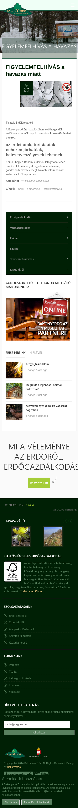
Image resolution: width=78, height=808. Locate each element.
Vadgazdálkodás (20, 227)
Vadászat (14, 691)
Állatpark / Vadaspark (22, 629)
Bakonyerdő (14, 767)
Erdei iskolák (17, 622)
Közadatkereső (18, 642)
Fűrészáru (15, 685)
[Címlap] (17, 10)
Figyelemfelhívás (52, 189)
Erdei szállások (18, 615)
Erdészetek (33, 189)
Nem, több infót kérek (37, 802)
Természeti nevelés (22, 259)
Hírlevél (36, 352)
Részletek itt (39, 482)
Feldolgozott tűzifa (20, 678)
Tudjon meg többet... (32, 591)
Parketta (14, 664)
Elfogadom (11, 802)
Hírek (21, 189)
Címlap (30, 505)
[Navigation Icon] (73, 5)
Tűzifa (12, 671)
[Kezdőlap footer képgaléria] (21, 545)
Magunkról (17, 269)
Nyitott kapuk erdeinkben (35, 180)
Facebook (18, 774)
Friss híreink (15, 352)
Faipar (14, 238)
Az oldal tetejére (65, 509)
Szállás (14, 248)
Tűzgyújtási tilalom (37, 364)
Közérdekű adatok (20, 635)
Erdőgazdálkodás (21, 217)
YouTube (41, 774)
